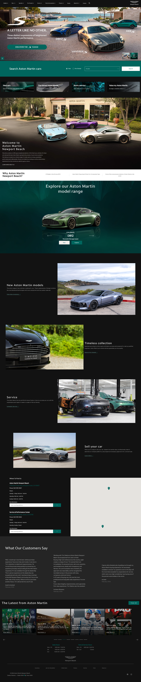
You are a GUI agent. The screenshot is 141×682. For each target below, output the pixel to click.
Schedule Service (12, 406)
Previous (126, 56)
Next (134, 56)
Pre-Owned (78, 68)
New (69, 68)
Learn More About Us (8, 164)
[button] (103, 526)
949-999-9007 (17, 488)
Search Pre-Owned (90, 352)
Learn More (88, 455)
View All (134, 603)
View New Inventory (13, 294)
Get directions (13, 502)
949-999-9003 (17, 517)
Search (131, 69)
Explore (77, 242)
